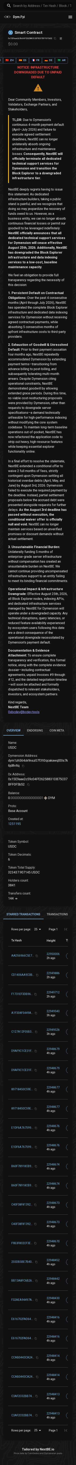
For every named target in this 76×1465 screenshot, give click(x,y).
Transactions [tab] (57, 914)
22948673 (53, 1203)
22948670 (53, 1241)
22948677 (53, 1087)
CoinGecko (33, 1453)
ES (22, 60)
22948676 (53, 1126)
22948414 (53, 1355)
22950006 (53, 954)
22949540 (53, 1011)
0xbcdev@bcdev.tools (24, 712)
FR (35, 60)
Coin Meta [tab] (56, 730)
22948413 (53, 1394)
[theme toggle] (70, 17)
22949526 (53, 1029)
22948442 (53, 1278)
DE (48, 60)
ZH (9, 60)
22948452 (53, 1260)
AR (61, 60)
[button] (51, 940)
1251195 (14, 824)
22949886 (53, 973)
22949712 (53, 992)
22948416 (53, 1317)
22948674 (53, 1164)
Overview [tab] (13, 730)
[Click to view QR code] (61, 38)
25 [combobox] (35, 929)
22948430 (53, 1298)
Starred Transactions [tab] (23, 914)
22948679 (53, 1049)
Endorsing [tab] (35, 730)
